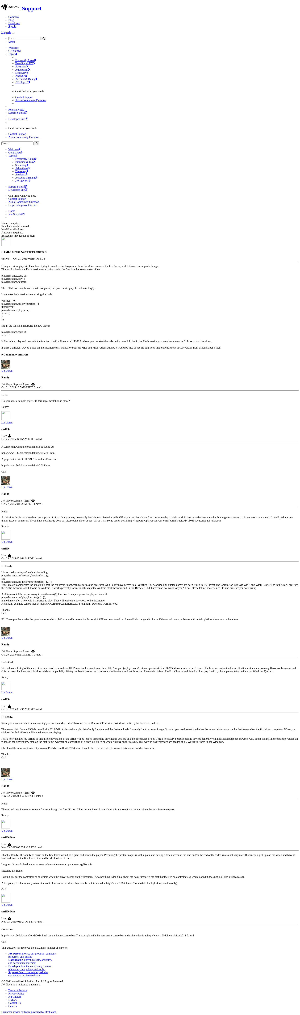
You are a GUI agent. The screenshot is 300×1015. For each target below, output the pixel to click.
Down (9, 370)
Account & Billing (25, 79)
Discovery (21, 72)
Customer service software (28, 1011)
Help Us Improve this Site (22, 205)
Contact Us (14, 1002)
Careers (12, 1006)
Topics (12, 53)
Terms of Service (17, 990)
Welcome (13, 47)
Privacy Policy (16, 993)
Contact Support (24, 97)
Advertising (21, 69)
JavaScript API (16, 214)
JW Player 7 (22, 82)
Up (3, 370)
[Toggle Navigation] (13, 33)
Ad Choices (14, 996)
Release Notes (16, 109)
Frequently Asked (25, 60)
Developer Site (16, 119)
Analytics (20, 75)
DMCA (12, 999)
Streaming (20, 66)
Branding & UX (24, 63)
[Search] (43, 38)
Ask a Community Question (30, 100)
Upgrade (6, 32)
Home (11, 210)
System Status (16, 112)
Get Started (14, 50)
